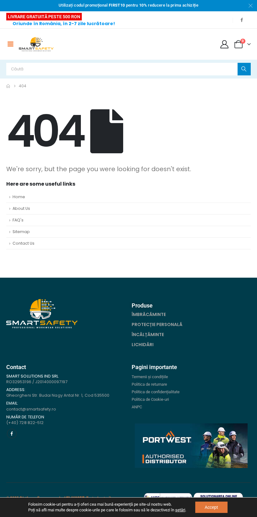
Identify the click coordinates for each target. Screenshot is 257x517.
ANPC (137, 407)
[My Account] (224, 44)
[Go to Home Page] (8, 86)
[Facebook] (241, 19)
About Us (21, 208)
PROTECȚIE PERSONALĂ (157, 324)
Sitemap (21, 231)
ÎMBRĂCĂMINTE (149, 314)
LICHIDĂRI (143, 344)
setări (180, 510)
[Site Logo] (36, 44)
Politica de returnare (149, 384)
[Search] (244, 69)
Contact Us (23, 243)
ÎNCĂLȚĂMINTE (148, 334)
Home (19, 196)
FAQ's (18, 220)
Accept (211, 507)
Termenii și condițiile (150, 376)
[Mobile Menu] (10, 44)
